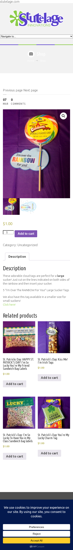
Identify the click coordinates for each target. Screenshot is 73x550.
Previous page (13, 90)
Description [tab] (17, 256)
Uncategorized (27, 245)
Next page (30, 90)
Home (30, 60)
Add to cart (26, 233)
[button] (63, 115)
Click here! (9, 304)
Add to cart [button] (14, 384)
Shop (43, 60)
